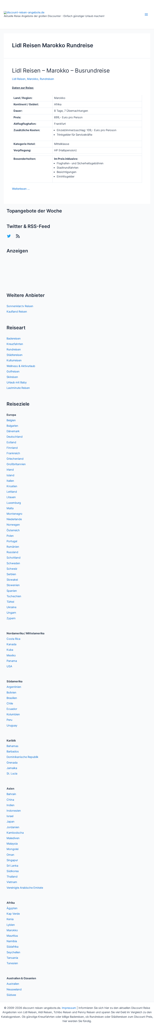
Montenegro (14, 513)
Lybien (11, 925)
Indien (10, 805)
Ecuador (12, 709)
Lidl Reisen (19, 79)
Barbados (13, 751)
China (10, 799)
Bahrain (11, 794)
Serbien (11, 574)
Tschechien (14, 596)
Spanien (12, 590)
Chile (10, 703)
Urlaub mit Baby (17, 382)
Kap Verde (13, 913)
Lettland (12, 491)
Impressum (69, 1008)
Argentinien (14, 687)
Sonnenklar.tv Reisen (20, 306)
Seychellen (13, 952)
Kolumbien (13, 714)
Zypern (11, 618)
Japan (10, 821)
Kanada (11, 644)
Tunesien (12, 963)
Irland (10, 469)
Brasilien (12, 698)
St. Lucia (12, 773)
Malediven (13, 838)
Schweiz (12, 568)
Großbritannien (16, 464)
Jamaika (12, 768)
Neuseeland (14, 989)
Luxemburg (14, 503)
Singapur (12, 860)
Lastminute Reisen (18, 388)
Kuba (10, 649)
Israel (10, 816)
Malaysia (12, 843)
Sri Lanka (12, 865)
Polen (10, 535)
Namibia (12, 941)
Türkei (10, 601)
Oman (10, 854)
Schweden (13, 563)
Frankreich (13, 453)
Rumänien (13, 546)
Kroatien (12, 486)
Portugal (12, 541)
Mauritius (12, 935)
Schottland (13, 557)
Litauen (11, 497)
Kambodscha (15, 832)
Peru (9, 720)
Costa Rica (13, 639)
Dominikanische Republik (22, 757)
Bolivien (11, 692)
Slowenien (13, 585)
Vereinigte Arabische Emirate (25, 887)
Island (10, 475)
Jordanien (13, 827)
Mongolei (12, 849)
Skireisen (12, 377)
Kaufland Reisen (17, 311)
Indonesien (14, 810)
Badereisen (14, 338)
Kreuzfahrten (15, 344)
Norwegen (13, 524)
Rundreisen (47, 79)
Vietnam (12, 882)
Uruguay (12, 725)
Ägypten (12, 908)
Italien (10, 480)
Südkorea (13, 871)
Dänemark (13, 431)
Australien (13, 983)
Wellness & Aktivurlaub (21, 366)
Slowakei (12, 579)
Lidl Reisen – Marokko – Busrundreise (61, 70)
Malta (10, 508)
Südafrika (12, 946)
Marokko (32, 79)
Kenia (10, 919)
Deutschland (15, 436)
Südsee (11, 995)
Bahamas (12, 746)
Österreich (13, 530)
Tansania (12, 957)
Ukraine (11, 607)
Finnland (12, 448)
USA (9, 666)
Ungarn (11, 612)
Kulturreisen (14, 360)
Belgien (11, 420)
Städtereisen (15, 355)
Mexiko (11, 655)
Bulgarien (12, 425)
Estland (11, 442)
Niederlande (14, 519)
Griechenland (15, 458)
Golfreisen (13, 371)
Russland (12, 552)
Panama (12, 661)
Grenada (12, 762)
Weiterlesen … (21, 188)
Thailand (12, 876)
